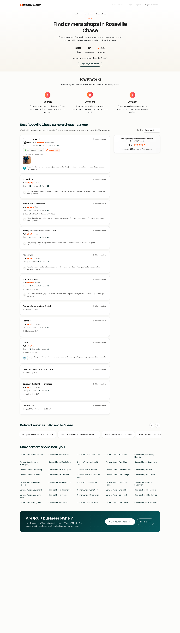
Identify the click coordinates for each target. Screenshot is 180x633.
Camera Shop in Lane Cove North (116, 483)
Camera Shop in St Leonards (31, 490)
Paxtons (27, 321)
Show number (100, 139)
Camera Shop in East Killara (116, 462)
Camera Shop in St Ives (57, 495)
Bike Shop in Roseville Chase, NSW (118, 434)
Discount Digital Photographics (37, 384)
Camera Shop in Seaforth (144, 474)
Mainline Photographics (34, 204)
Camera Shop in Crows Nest (117, 490)
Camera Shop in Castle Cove (88, 454)
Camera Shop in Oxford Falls (117, 502)
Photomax (27, 255)
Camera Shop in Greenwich (88, 495)
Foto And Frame (30, 279)
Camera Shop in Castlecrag (31, 469)
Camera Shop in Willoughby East (88, 463)
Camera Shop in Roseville (58, 454)
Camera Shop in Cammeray (59, 490)
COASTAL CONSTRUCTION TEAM (38, 369)
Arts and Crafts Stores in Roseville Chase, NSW (78, 434)
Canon (26, 342)
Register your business (90, 64)
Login (130, 5)
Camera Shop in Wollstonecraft (147, 502)
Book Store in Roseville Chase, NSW (153, 434)
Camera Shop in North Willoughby (29, 463)
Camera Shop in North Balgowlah (143, 483)
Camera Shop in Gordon (87, 482)
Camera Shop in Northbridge (117, 474)
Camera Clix (28, 405)
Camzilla (37, 139)
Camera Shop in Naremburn (59, 482)
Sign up (138, 5)
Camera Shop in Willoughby (59, 469)
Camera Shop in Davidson (30, 474)
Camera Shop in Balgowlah (116, 495)
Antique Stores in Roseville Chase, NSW (37, 434)
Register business (151, 5)
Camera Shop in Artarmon (58, 474)
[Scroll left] (151, 425)
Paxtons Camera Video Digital (37, 306)
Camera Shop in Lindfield (87, 469)
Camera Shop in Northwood (145, 495)
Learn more (145, 522)
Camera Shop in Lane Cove (88, 490)
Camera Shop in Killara (143, 469)
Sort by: (140, 130)
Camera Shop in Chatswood (145, 462)
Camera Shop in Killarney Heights (144, 455)
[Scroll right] (157, 425)
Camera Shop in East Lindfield (31, 454)
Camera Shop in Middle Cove (59, 462)
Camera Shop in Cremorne (87, 502)
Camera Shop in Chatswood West (88, 475)
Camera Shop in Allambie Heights (30, 483)
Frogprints (28, 179)
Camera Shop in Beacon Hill (145, 490)
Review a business (117, 5)
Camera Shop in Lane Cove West (30, 496)
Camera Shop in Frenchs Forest (118, 469)
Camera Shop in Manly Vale (30, 502)
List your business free (121, 522)
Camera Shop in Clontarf (58, 502)
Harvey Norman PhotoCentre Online (39, 230)
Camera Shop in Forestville (116, 454)
